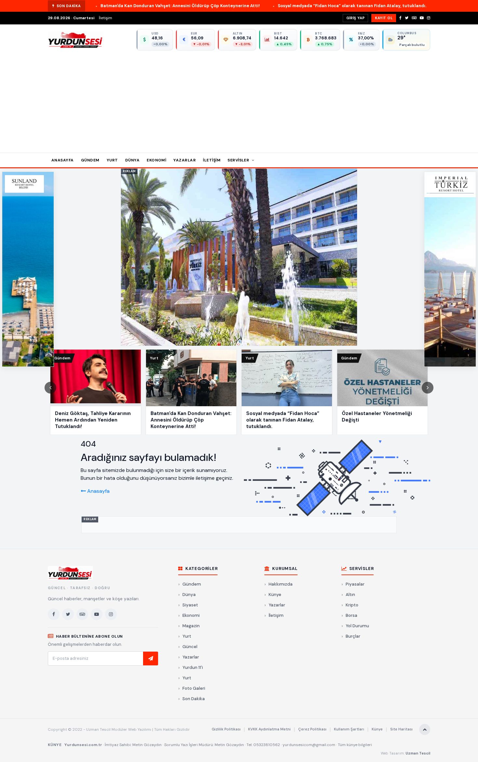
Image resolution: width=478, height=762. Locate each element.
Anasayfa (62, 160)
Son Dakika (193, 698)
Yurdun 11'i (192, 667)
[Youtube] (422, 18)
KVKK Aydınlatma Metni (269, 729)
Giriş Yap (355, 18)
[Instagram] (428, 18)
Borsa (351, 615)
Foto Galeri (193, 688)
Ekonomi (156, 160)
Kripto (352, 605)
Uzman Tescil (417, 753)
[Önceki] (50, 388)
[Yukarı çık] (424, 729)
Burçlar (353, 636)
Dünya (132, 160)
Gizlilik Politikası (226, 729)
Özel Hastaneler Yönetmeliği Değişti (429, 5)
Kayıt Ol (383, 18)
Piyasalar (355, 584)
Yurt (112, 160)
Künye (275, 594)
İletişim (105, 18)
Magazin (191, 626)
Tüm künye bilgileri (355, 744)
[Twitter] (406, 18)
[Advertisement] (239, 99)
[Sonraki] (427, 388)
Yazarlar (184, 160)
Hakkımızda (281, 584)
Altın (350, 594)
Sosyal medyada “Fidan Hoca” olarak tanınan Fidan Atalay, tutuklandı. (298, 5)
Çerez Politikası (312, 729)
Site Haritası (401, 729)
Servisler (239, 160)
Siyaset (190, 605)
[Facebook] (400, 18)
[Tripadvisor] (414, 18)
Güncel (189, 646)
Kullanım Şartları (349, 729)
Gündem (90, 160)
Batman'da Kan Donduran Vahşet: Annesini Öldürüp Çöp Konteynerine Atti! (126, 5)
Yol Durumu (357, 626)
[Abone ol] (150, 658)
